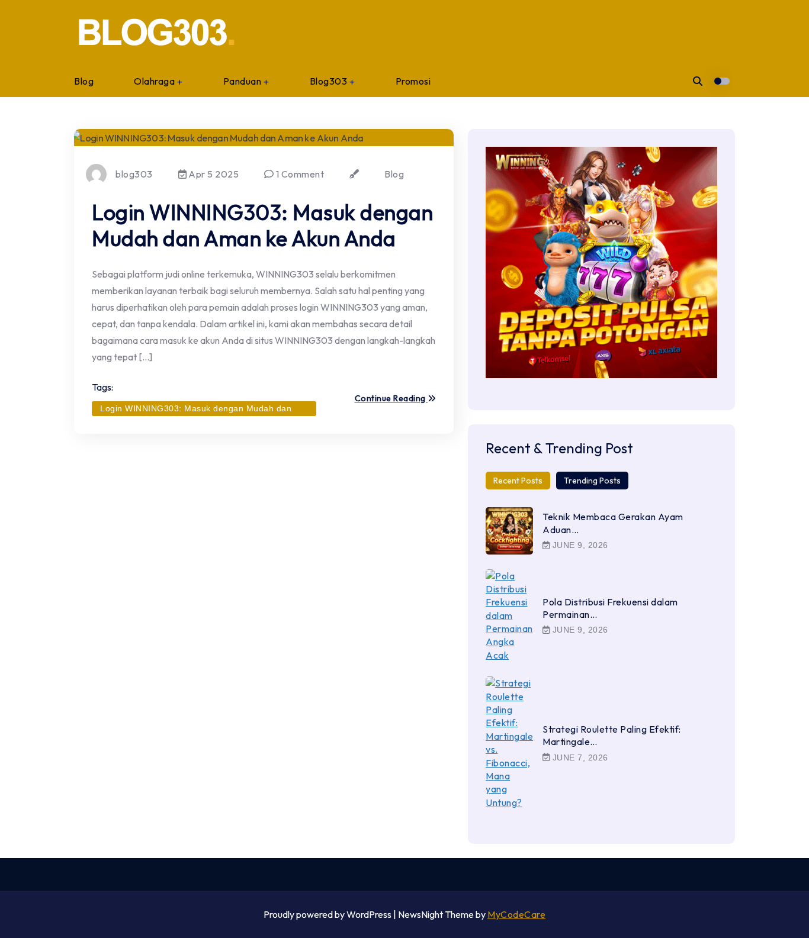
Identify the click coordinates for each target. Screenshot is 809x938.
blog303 (134, 174)
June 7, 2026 (579, 757)
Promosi (413, 81)
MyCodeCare (516, 914)
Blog (84, 81)
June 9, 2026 (579, 545)
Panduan (242, 81)
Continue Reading (391, 399)
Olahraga (154, 81)
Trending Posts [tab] (592, 480)
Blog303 (329, 81)
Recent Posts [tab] (517, 480)
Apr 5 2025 (213, 174)
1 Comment (299, 174)
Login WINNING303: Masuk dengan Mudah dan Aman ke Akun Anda (262, 225)
